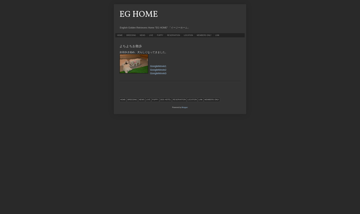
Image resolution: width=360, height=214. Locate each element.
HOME (120, 35)
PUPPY (160, 35)
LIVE (151, 35)
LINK (217, 35)
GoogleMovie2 (158, 69)
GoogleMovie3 (158, 73)
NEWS (142, 35)
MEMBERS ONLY (204, 35)
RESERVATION (173, 35)
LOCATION (188, 35)
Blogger (185, 107)
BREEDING (131, 35)
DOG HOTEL (165, 100)
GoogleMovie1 (158, 66)
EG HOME (139, 14)
